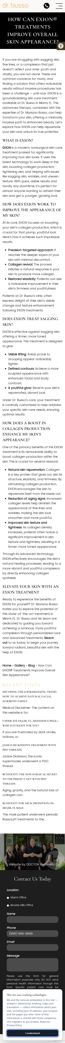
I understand (32, 1033)
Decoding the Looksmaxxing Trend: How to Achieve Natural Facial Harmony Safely (29, 696)
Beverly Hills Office (21, 905)
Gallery (19, 665)
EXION (6, 147)
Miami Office (18, 897)
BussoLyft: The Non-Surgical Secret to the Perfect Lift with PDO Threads (29, 779)
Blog (31, 665)
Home (6, 665)
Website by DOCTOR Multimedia (32, 864)
